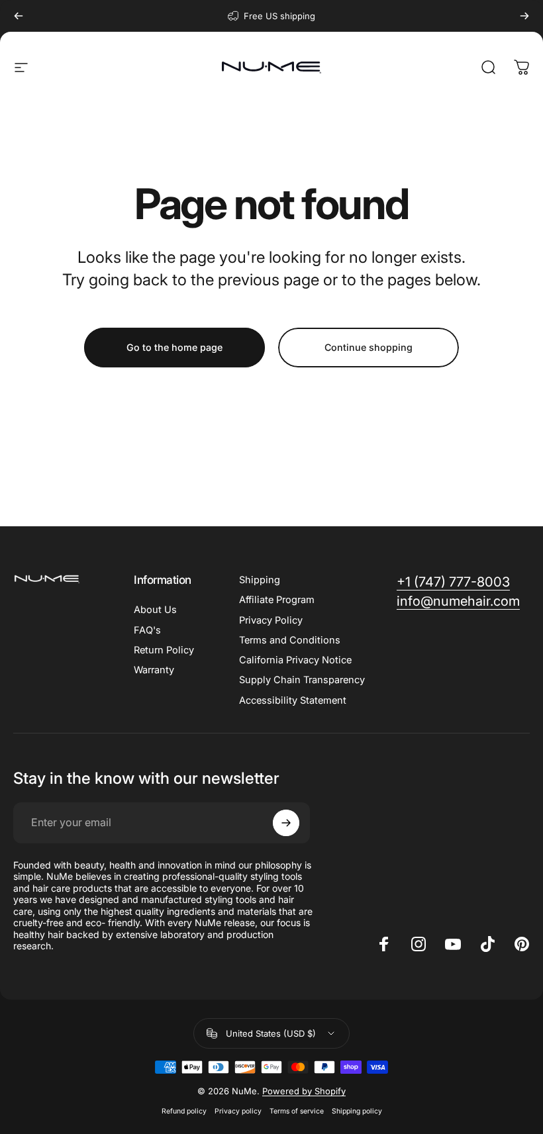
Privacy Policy (271, 620)
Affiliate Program (277, 600)
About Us (155, 610)
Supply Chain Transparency (302, 680)
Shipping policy (357, 1111)
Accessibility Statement (292, 700)
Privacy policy (238, 1111)
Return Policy (164, 650)
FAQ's (147, 630)
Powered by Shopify (304, 1091)
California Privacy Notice (295, 660)
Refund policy (184, 1111)
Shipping (259, 580)
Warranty (154, 670)
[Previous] (18, 16)
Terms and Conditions (289, 640)
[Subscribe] (286, 823)
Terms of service (297, 1111)
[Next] (524, 16)
